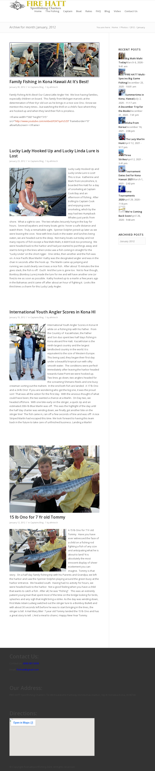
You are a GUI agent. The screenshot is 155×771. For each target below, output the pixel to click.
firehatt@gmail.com (28, 669)
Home (115, 27)
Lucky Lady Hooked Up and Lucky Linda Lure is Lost (54, 153)
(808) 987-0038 (31, 663)
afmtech (54, 87)
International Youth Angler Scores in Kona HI (52, 312)
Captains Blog (36, 87)
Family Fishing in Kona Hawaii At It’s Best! (48, 81)
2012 (132, 27)
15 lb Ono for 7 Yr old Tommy (37, 517)
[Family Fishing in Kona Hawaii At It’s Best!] (54, 59)
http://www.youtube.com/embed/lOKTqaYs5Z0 (41, 121)
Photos (124, 27)
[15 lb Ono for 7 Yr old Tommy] (54, 479)
